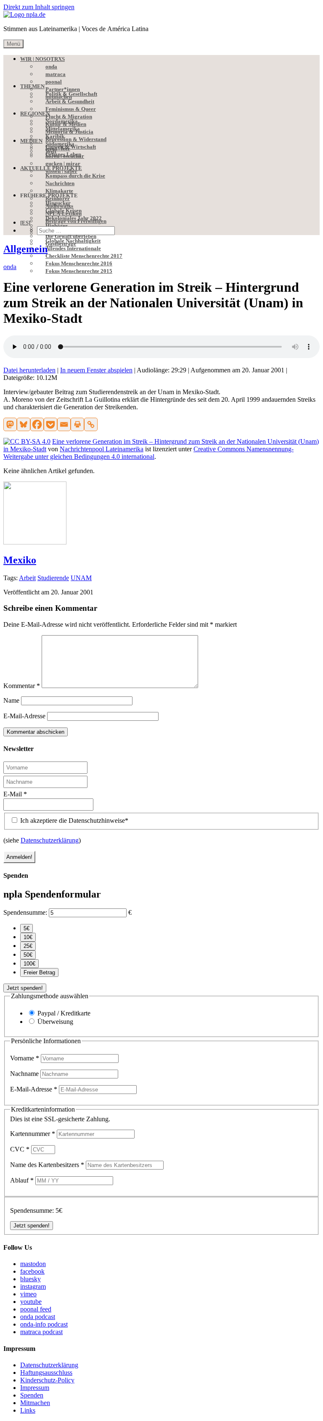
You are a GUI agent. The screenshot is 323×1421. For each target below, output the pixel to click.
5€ (26, 928)
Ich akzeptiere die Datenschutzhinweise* (73, 820)
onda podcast (37, 1316)
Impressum (34, 1387)
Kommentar (21, 685)
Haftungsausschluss (46, 1372)
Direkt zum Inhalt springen (38, 6)
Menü (13, 44)
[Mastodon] (10, 424)
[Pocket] (50, 424)
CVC (19, 1149)
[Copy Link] (91, 424)
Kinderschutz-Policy (47, 1380)
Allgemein (25, 248)
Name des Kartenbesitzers (47, 1164)
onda (9, 266)
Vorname (24, 1058)
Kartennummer (32, 1133)
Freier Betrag (39, 972)
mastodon (33, 1263)
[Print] (77, 424)
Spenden (31, 1395)
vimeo (28, 1294)
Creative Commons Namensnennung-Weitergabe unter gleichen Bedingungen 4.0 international (148, 452)
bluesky (30, 1278)
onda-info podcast (44, 1324)
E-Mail (15, 794)
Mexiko (19, 560)
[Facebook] (37, 424)
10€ (28, 937)
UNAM (81, 577)
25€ (28, 946)
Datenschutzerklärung (50, 840)
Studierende (53, 577)
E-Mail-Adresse (24, 716)
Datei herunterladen (29, 370)
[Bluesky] (23, 424)
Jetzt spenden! (25, 988)
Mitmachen (35, 1402)
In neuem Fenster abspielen (96, 370)
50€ (28, 955)
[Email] (64, 424)
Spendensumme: (25, 912)
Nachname (25, 1073)
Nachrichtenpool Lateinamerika (101, 449)
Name (11, 700)
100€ (29, 963)
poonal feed (35, 1309)
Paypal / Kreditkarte (63, 1013)
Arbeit (27, 577)
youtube (31, 1301)
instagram (33, 1286)
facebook (32, 1271)
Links (27, 1410)
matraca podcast (41, 1331)
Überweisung (55, 1021)
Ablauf (22, 1180)
